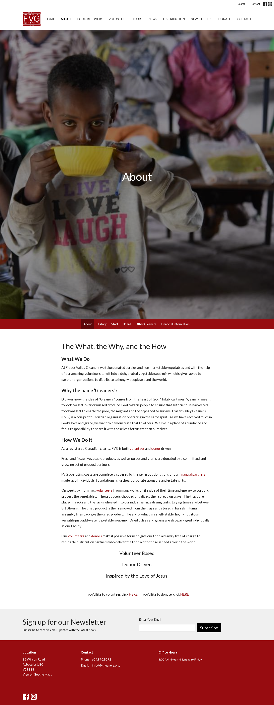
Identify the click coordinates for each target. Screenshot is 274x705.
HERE (133, 594)
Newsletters (201, 19)
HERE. (185, 594)
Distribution (174, 19)
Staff (114, 324)
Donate (224, 19)
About (66, 19)
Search (242, 3)
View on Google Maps (37, 674)
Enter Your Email (150, 619)
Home (50, 19)
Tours (137, 19)
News (152, 19)
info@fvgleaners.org (106, 665)
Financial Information (175, 324)
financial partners (192, 474)
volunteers (104, 490)
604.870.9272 (101, 659)
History (101, 324)
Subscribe (209, 627)
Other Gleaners (146, 324)
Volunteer (118, 19)
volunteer (137, 448)
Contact (255, 3)
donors (96, 536)
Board (127, 324)
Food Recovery (90, 19)
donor (155, 448)
